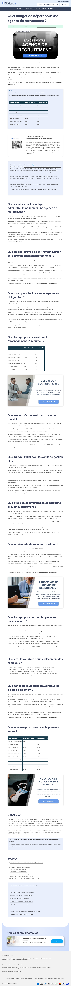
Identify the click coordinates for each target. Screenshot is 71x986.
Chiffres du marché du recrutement (19, 905)
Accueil (19, 8)
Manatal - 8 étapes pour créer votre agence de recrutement (24, 874)
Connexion (60, 1)
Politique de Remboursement (51, 978)
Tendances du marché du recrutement (19, 908)
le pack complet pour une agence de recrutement (46, 26)
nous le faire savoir (47, 189)
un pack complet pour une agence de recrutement (38, 62)
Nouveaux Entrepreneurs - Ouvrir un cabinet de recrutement (24, 878)
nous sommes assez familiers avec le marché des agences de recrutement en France (42, 166)
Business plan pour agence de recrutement (21, 895)
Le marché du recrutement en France (19, 898)
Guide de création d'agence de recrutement (21, 901)
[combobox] (48, 4)
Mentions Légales (34, 979)
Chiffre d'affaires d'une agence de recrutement (22, 892)
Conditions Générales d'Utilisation (12, 978)
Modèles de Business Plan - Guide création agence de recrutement (26, 862)
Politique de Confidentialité (39, 978)
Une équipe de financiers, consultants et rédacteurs (38, 141)
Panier (65, 4)
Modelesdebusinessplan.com (11, 983)
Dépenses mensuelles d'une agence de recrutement (23, 885)
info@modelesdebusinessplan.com (14, 971)
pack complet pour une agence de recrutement (44, 283)
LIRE (57, 941)
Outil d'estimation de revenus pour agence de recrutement (25, 911)
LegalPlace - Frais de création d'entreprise (20, 867)
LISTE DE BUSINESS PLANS (30, 8)
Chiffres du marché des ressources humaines (21, 914)
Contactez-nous (61, 978)
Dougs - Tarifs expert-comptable (18, 869)
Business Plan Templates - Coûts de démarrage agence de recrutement (27, 865)
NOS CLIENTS (42, 8)
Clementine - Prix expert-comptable (18, 871)
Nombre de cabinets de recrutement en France (22, 889)
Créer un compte (66, 1)
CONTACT (50, 8)
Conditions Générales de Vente (26, 978)
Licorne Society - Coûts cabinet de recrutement (21, 876)
